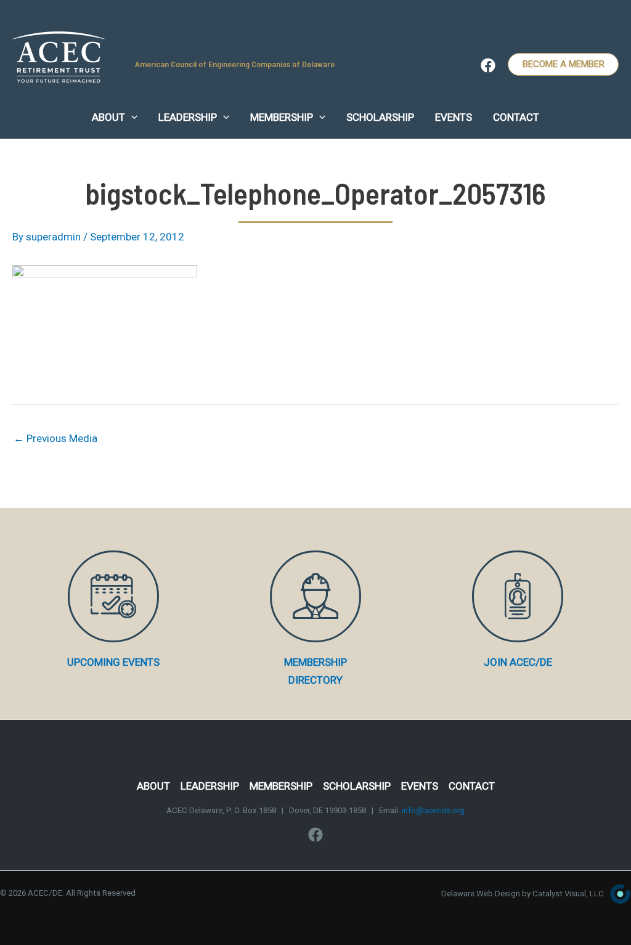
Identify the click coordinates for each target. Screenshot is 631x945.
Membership (281, 786)
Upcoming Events (113, 662)
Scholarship (357, 786)
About (153, 786)
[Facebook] (488, 65)
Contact (472, 786)
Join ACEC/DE (518, 662)
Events (419, 786)
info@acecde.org (433, 810)
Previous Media (55, 438)
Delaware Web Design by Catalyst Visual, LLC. (523, 893)
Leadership (210, 786)
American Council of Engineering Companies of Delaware (235, 64)
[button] (131, 117)
